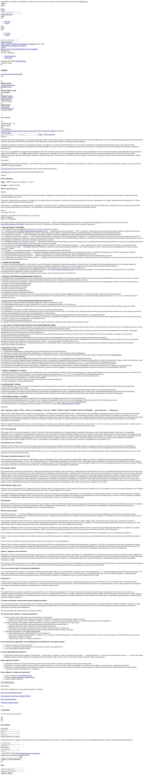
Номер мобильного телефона (10, 736)
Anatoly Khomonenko (8, 85)
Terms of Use (83, 1)
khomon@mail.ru (6, 87)
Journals (8, 44)
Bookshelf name (6, 123)
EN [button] (2, 18)
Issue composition (10, 56)
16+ (2, 127)
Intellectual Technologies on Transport (24, 44)
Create (9, 132)
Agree (3, 3)
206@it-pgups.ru (6, 99)
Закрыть (4, 759)
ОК (21, 757)
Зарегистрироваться (14, 759)
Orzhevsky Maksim (7, 98)
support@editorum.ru (25, 675)
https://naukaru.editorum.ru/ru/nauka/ (12, 224)
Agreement (4, 131)
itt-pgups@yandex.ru (7, 108)
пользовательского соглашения (29, 753)
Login (40, 134)
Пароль (3, 771)
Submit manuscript (6, 14)
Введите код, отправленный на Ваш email (15, 755)
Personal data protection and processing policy (22, 131)
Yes (2, 719)
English (7, 23)
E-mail (3, 745)
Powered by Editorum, (49, 131)
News (2, 5)
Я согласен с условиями (11, 753)
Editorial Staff (5, 107)
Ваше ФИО (4, 728)
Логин (3, 769)
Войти (10, 773)
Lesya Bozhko (5, 92)
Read (17, 61)
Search (3, 11)
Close (3, 125)
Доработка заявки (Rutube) (10, 702)
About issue (8, 58)
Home (3, 44)
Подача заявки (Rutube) (8, 699)
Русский (7, 21)
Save (8, 125)
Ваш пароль (5, 747)
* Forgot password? (49, 134)
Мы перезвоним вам (8, 682)
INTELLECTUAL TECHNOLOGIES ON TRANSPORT (19, 49)
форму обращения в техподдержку (23, 677)
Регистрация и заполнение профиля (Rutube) (16, 696)
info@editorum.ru (11, 188)
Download (22, 61)
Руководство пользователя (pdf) (11, 692)
